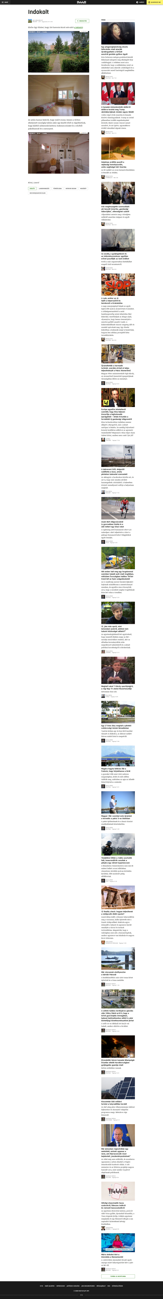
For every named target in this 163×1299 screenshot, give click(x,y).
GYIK (41, 1286)
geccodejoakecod (38, 20)
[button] (32, 188)
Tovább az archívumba (118, 1276)
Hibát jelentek (50, 1286)
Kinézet (141, 2)
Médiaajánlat (101, 1286)
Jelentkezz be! (156, 2)
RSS (109, 1286)
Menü (6, 2)
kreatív (35, 21)
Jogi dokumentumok (88, 1286)
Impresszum (60, 1286)
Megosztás (83, 21)
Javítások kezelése (73, 1286)
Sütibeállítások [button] (117, 1286)
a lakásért (78, 27)
